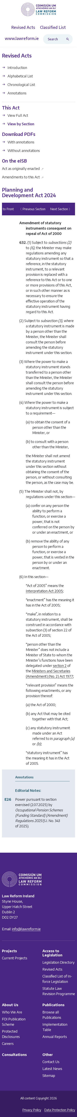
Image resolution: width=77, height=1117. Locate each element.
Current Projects (14, 958)
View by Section (20, 123)
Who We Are (12, 1012)
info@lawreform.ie (26, 929)
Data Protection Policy (59, 1110)
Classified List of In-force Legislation (57, 979)
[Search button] (68, 39)
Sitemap (48, 1075)
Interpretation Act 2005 (44, 591)
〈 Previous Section (32, 209)
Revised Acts (52, 969)
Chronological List (21, 84)
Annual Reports (54, 1036)
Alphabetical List (20, 76)
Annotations (16, 93)
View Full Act (17, 115)
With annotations (20, 142)
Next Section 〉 (61, 209)
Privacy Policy (31, 1110)
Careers (8, 1043)
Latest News (52, 1068)
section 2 (60, 665)
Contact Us (50, 1061)
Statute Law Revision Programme (58, 991)
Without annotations (23, 150)
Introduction (17, 67)
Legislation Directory (58, 962)
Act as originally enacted (23, 168)
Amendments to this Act (23, 177)
